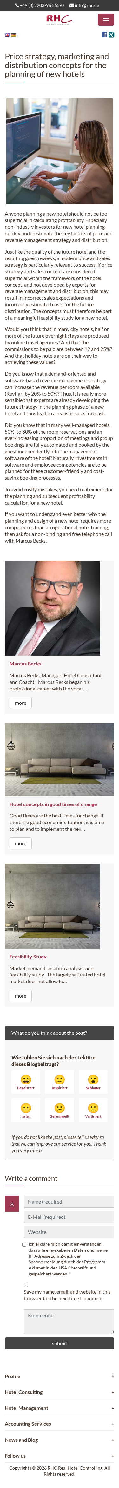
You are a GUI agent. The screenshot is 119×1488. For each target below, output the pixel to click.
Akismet (37, 1267)
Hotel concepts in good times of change (53, 804)
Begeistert (26, 1081)
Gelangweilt (59, 1110)
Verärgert (93, 1110)
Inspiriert (60, 1081)
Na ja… (26, 1110)
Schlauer (93, 1081)
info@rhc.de (86, 5)
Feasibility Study (28, 956)
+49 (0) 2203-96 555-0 (41, 5)
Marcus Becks (25, 663)
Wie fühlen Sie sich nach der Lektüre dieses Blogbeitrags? (53, 1060)
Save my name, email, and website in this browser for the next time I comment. (67, 1294)
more (20, 703)
